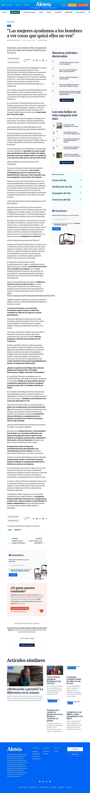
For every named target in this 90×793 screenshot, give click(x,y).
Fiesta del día (59, 180)
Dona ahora (82, 5)
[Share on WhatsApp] (46, 60)
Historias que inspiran (29, 12)
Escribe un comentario (27, 645)
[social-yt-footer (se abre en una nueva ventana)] (40, 782)
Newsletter (46, 751)
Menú (5, 12)
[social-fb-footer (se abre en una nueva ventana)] (43, 782)
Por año (56, 751)
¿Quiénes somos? (44, 787)
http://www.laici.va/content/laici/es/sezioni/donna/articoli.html (31, 296)
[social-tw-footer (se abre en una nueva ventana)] (46, 782)
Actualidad (35, 751)
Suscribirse (75, 749)
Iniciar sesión (64, 5)
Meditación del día (62, 186)
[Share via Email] (43, 60)
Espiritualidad (68, 12)
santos (50, 668)
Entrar (32, 638)
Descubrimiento (80, 12)
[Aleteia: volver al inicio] (43, 4)
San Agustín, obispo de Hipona (49, 8)
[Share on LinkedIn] (36, 60)
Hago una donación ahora (19, 608)
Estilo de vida (10, 22)
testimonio (17, 529)
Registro (71, 5)
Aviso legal (53, 787)
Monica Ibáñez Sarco (29, 40)
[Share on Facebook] (33, 60)
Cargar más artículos (66, 100)
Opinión (49, 12)
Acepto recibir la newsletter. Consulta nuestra (21, 570)
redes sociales (52, 701)
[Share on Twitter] (40, 60)
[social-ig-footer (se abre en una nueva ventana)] (50, 782)
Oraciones (14, 12)
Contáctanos (60, 787)
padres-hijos (71, 668)
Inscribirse (13, 575)
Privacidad (68, 787)
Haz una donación (33, 787)
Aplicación (46, 754)
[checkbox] (9, 569)
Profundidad (58, 12)
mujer (10, 529)
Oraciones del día (61, 199)
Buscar (27, 5)
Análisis (41, 12)
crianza (11, 668)
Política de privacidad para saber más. (20, 570)
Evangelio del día (61, 193)
